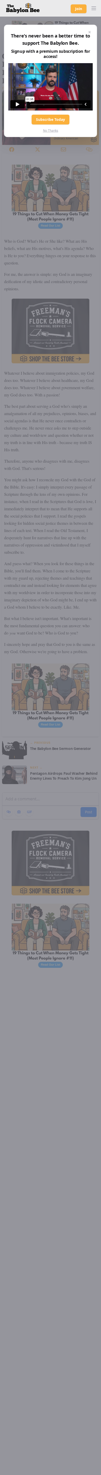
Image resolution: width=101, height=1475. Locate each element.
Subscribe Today (50, 119)
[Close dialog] (89, 32)
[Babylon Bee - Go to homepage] (22, 8)
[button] (94, 8)
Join (78, 8)
